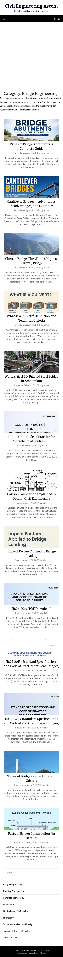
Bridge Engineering (12, 884)
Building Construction (13, 891)
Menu (57, 18)
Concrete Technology (13, 897)
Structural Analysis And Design (18, 924)
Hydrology (8, 917)
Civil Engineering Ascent (31, 6)
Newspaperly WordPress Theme (31, 953)
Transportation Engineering (16, 931)
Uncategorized (10, 937)
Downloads (8, 904)
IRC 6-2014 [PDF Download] (31, 609)
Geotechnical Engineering (15, 911)
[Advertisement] (31, 55)
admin (46, 153)
